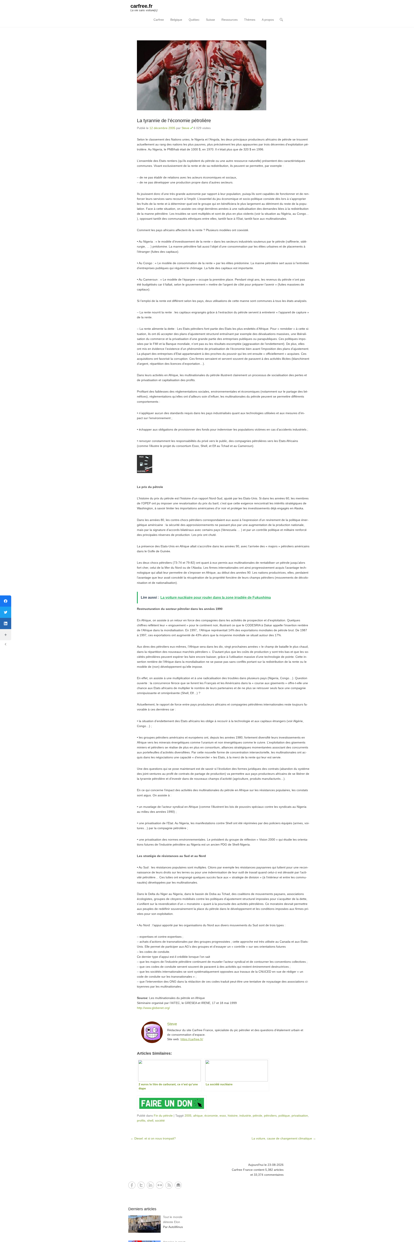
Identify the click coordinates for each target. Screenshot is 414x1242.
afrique (198, 1115)
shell (150, 1120)
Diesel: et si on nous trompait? (153, 1138)
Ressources (229, 19)
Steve (185, 128)
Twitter (141, 1185)
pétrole (257, 1115)
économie (211, 1115)
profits (141, 1120)
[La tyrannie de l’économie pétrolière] (223, 75)
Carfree (159, 19)
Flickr (159, 1185)
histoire (233, 1115)
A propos (268, 19)
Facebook (131, 1185)
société (160, 1120)
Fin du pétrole (163, 1115)
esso (223, 1115)
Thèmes (249, 19)
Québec (194, 19)
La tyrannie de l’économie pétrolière (174, 120)
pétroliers (270, 1115)
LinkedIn (150, 1185)
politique (284, 1115)
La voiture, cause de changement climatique (284, 1138)
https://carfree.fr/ (191, 1039)
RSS (168, 1185)
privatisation (300, 1115)
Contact (178, 1185)
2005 (188, 1115)
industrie (245, 1115)
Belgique (176, 19)
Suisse (210, 19)
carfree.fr (141, 6)
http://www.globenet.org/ (153, 1008)
